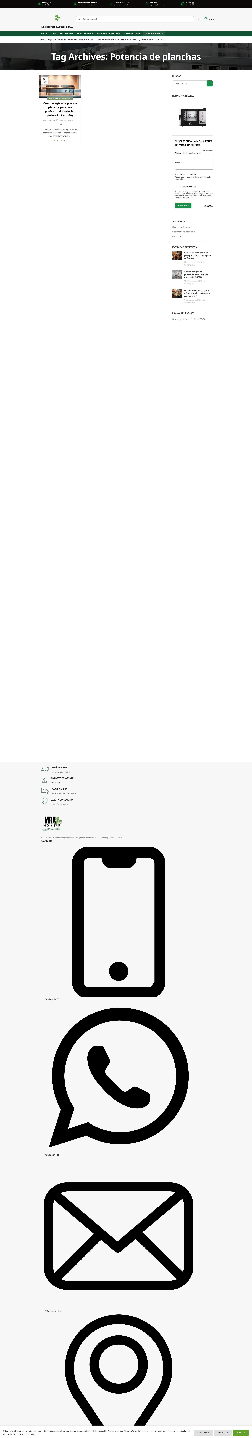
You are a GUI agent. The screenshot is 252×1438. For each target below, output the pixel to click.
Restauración (178, 236)
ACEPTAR (241, 1432)
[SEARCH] (210, 83)
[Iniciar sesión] (198, 19)
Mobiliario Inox (85, 33)
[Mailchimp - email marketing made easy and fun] (209, 208)
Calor (44, 33)
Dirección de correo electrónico (188, 153)
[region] (126, 1432)
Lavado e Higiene (132, 33)
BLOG (211, 19)
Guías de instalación (181, 227)
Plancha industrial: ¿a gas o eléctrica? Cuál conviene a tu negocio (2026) (197, 293)
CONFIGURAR (203, 1432)
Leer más (29, 1434)
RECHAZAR (223, 1432)
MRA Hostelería (66, 120)
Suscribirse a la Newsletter (185, 174)
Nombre (178, 163)
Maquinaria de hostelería (60, 98)
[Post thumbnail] (177, 258)
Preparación (66, 33)
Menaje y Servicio (154, 33)
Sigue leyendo (60, 140)
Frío (54, 33)
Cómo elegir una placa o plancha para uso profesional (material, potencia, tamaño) (60, 109)
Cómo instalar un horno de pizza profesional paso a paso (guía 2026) (197, 255)
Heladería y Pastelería (108, 33)
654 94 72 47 (57, 782)
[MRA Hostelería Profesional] (57, 19)
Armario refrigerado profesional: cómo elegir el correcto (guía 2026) (196, 274)
